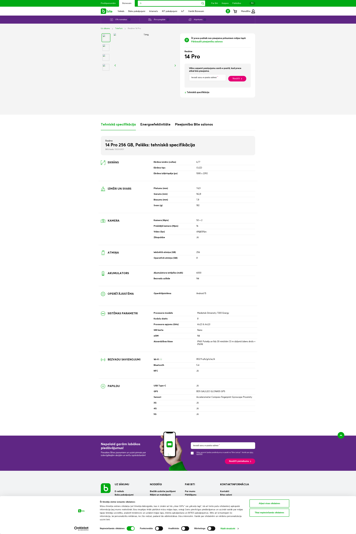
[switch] (159, 528)
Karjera (225, 3)
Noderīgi (156, 484)
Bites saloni (226, 495)
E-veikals (119, 491)
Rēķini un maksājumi (160, 495)
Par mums (190, 491)
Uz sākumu (105, 28)
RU (252, 3)
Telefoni (119, 28)
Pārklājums (190, 495)
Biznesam (126, 3)
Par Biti (214, 3)
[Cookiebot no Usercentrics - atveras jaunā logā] (81, 528)
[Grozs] (235, 11)
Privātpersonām (108, 3)
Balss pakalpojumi (124, 495)
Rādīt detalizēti (228, 528)
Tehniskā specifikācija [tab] (118, 124)
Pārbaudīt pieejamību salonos (207, 42)
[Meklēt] (203, 3)
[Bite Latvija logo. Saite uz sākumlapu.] (107, 11)
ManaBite (246, 11)
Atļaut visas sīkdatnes (269, 503)
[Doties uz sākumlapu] (106, 488)
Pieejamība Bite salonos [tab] (194, 124)
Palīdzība (236, 3)
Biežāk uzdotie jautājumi (163, 491)
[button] (228, 11)
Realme (188, 51)
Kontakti (224, 491)
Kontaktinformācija (234, 484)
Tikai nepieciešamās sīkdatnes (269, 512)
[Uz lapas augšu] (341, 435)
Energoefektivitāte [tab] (155, 124)
